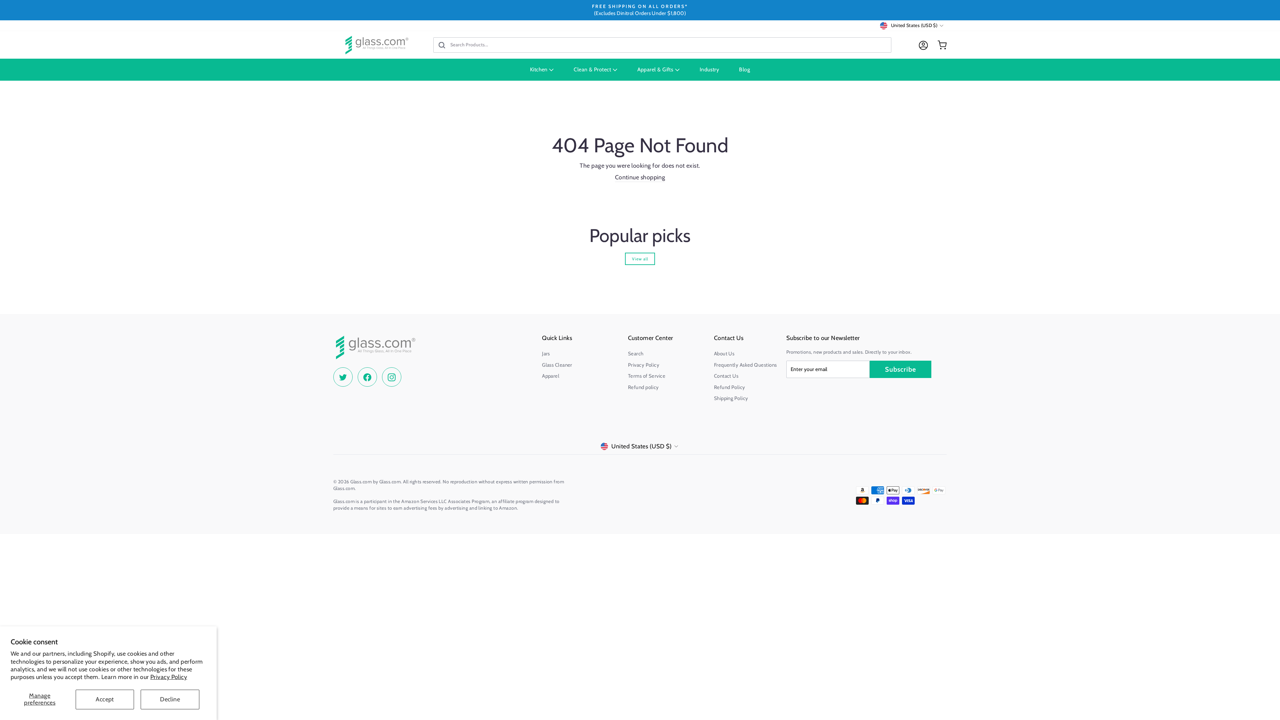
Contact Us (726, 376)
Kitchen (539, 69)
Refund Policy (729, 387)
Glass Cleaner (557, 365)
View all (640, 258)
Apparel (550, 376)
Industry (709, 69)
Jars (546, 354)
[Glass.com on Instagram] (392, 377)
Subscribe (900, 369)
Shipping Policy (731, 398)
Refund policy (643, 387)
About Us (724, 354)
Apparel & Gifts (656, 69)
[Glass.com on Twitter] (343, 377)
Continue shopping (640, 177)
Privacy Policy (168, 677)
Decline (170, 699)
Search (636, 354)
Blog (744, 69)
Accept (105, 699)
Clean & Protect (593, 69)
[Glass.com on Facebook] (367, 377)
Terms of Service (646, 376)
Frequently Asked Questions (745, 365)
